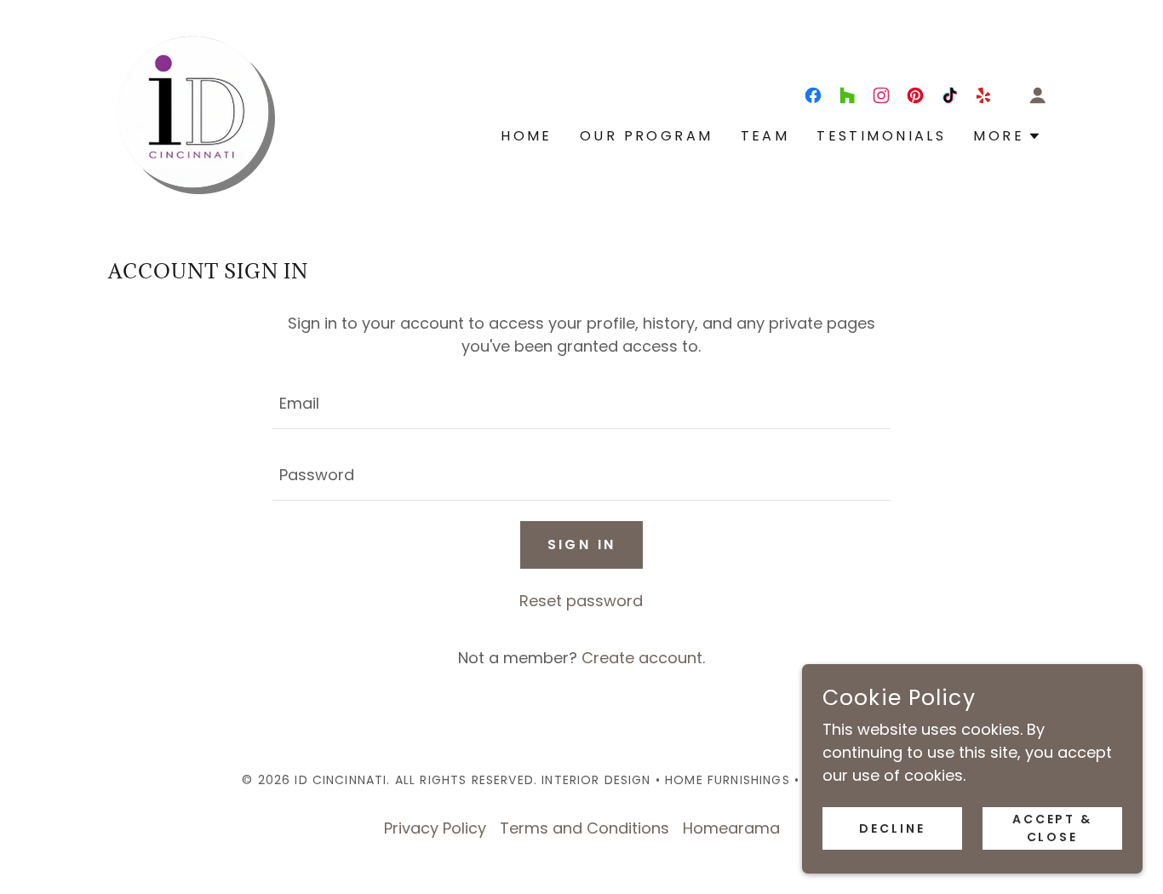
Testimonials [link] (881, 136)
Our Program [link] (646, 136)
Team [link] (765, 136)
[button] (1038, 95)
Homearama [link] (731, 828)
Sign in (581, 544)
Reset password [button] (581, 600)
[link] (193, 110)
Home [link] (527, 136)
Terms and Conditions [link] (584, 828)
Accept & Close (1052, 828)
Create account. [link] (643, 657)
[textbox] (581, 403)
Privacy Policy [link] (435, 828)
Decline (892, 828)
